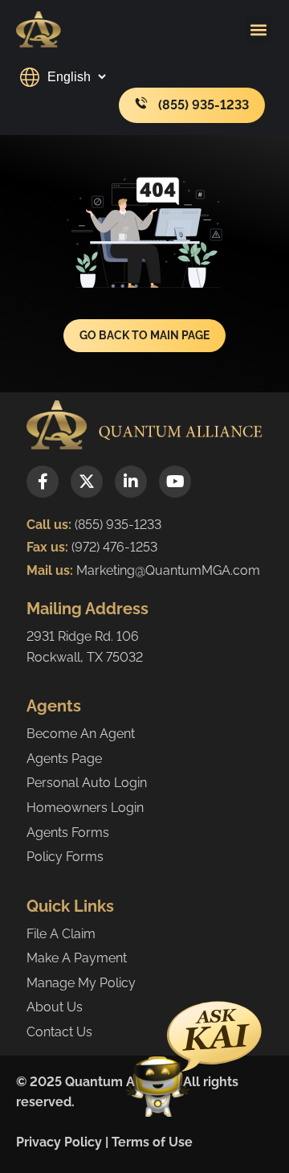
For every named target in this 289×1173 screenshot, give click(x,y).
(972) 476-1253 (112, 547)
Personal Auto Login (86, 782)
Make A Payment (76, 958)
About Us (54, 1007)
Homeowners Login (85, 807)
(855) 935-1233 (118, 524)
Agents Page (64, 758)
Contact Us (59, 1032)
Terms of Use (152, 1142)
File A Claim (61, 933)
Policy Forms (65, 856)
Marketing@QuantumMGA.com (168, 570)
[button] (258, 29)
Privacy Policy (59, 1142)
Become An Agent (80, 733)
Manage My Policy (81, 982)
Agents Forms (67, 832)
